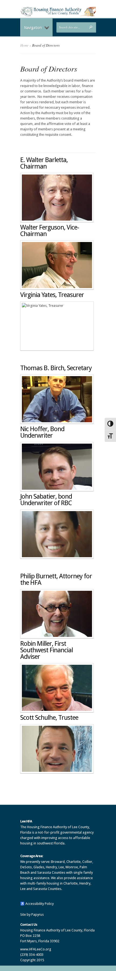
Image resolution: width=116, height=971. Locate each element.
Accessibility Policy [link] (39, 904)
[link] (58, 15)
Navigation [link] (33, 27)
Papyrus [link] (37, 914)
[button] (90, 27)
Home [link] (24, 45)
